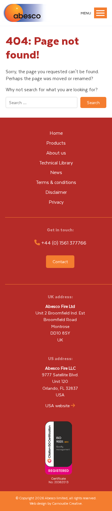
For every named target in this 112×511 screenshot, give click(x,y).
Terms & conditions (56, 182)
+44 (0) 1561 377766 (63, 243)
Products (56, 142)
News (56, 172)
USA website (57, 405)
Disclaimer (56, 192)
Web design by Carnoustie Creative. (56, 503)
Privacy (56, 202)
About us (56, 152)
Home (56, 133)
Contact (60, 261)
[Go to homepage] (26, 20)
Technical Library (56, 162)
